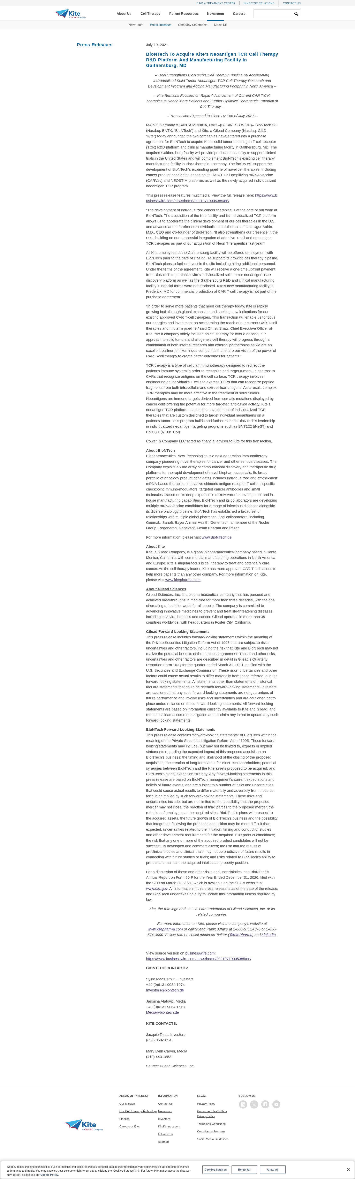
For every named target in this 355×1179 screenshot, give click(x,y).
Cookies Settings (216, 1169)
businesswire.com (200, 953)
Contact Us (292, 3)
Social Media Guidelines (212, 1139)
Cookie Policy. (49, 1174)
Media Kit (220, 24)
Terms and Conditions (211, 1123)
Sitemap (163, 1141)
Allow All (273, 1169)
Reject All (244, 1169)
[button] (124, 14)
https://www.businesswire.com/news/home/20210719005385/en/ (198, 959)
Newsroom (136, 24)
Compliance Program (211, 1131)
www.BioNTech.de (217, 537)
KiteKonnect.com (169, 1126)
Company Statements (192, 24)
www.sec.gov (156, 889)
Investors (164, 1118)
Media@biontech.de (162, 1012)
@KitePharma (240, 935)
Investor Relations (259, 3)
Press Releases (161, 24)
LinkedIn (269, 935)
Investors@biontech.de (165, 990)
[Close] (348, 1169)
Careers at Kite (129, 1126)
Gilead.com (165, 1134)
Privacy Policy (206, 1103)
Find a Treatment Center (216, 3)
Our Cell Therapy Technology (138, 1111)
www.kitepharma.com (183, 580)
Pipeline (124, 1118)
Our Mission (127, 1103)
